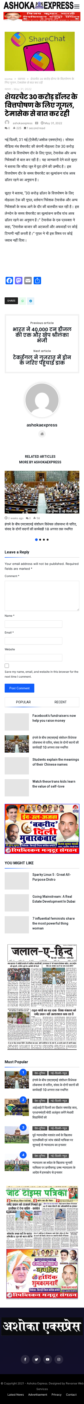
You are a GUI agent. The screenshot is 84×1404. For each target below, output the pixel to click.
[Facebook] (25, 1359)
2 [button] (40, 540)
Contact (71, 1394)
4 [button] (48, 540)
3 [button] (44, 540)
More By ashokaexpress (40, 462)
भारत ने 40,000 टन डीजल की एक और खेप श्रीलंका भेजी (42, 332)
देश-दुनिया (52, 511)
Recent (61, 702)
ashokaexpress (22, 123)
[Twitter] (36, 1359)
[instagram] (58, 1359)
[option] (42, 501)
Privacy (57, 1394)
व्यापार (21, 79)
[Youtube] (47, 1359)
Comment (12, 576)
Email (9, 632)
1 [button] (36, 539)
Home (9, 79)
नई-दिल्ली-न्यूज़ (70, 511)
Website (10, 649)
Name (9, 615)
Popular (23, 702)
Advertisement (37, 1394)
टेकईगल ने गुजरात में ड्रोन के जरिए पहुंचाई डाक (42, 358)
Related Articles (40, 456)
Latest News (15, 1394)
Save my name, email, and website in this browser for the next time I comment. (41, 674)
